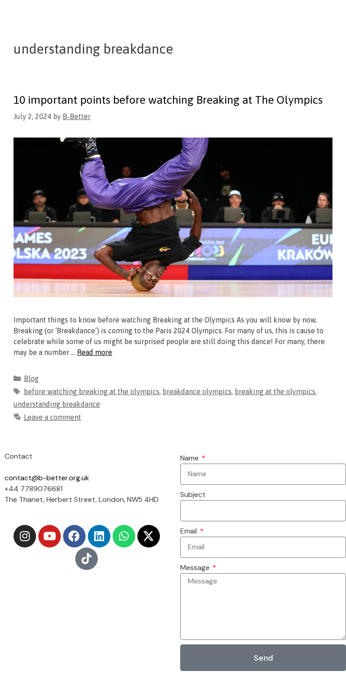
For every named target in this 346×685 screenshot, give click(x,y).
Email (189, 531)
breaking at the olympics (275, 391)
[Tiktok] (86, 558)
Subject (192, 494)
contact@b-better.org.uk (47, 478)
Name (190, 458)
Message (195, 567)
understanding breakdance (57, 404)
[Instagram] (25, 536)
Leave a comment (52, 417)
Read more (94, 352)
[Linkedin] (99, 536)
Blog (31, 378)
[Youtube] (49, 536)
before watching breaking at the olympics (91, 391)
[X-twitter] (148, 536)
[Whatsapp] (124, 536)
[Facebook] (74, 536)
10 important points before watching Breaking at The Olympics (168, 99)
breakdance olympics (197, 391)
